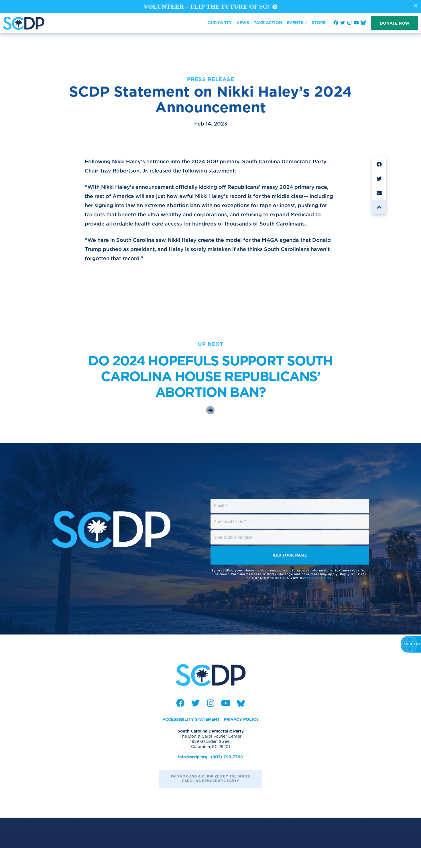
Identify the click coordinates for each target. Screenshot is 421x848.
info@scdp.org (192, 757)
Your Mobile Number (234, 532)
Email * (221, 500)
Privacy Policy (319, 577)
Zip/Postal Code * (230, 516)
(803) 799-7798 (227, 757)
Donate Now (395, 23)
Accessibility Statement (191, 719)
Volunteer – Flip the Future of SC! (207, 6)
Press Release (210, 79)
